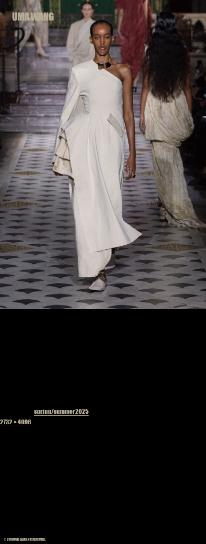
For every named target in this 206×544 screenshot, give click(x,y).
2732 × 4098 (15, 422)
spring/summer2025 (61, 411)
